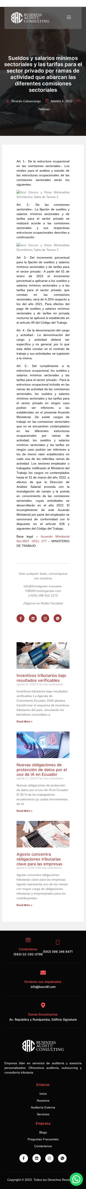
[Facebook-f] (20, 618)
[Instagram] (45, 618)
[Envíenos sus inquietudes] (43, 972)
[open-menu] (68, 18)
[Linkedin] (33, 618)
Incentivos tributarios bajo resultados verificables (41, 678)
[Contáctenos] (28, 940)
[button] (76, 1179)
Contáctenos (28, 949)
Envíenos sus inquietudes (43, 981)
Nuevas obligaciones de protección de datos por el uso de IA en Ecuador (42, 770)
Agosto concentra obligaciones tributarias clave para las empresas (39, 859)
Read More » (24, 721)
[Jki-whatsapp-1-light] (58, 618)
